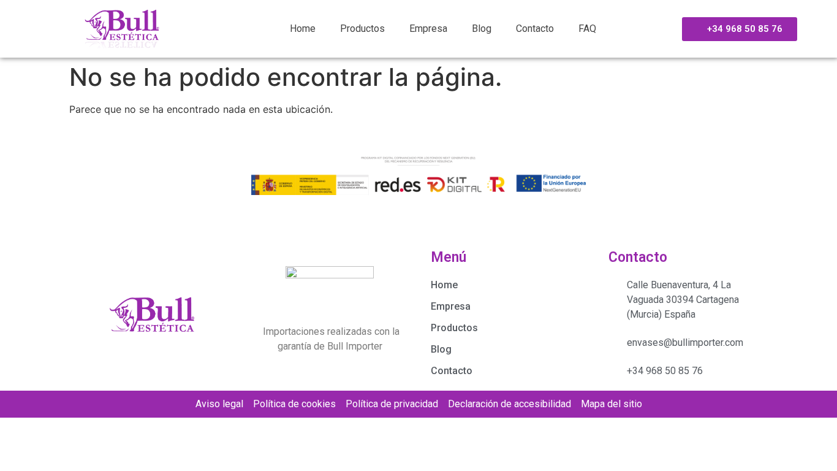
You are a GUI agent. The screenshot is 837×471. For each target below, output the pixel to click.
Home (303, 28)
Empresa (428, 28)
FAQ (587, 28)
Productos (362, 28)
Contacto (535, 28)
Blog (481, 28)
